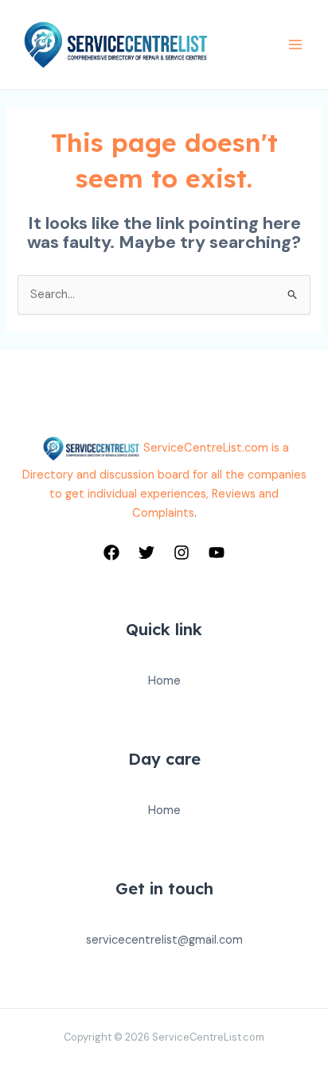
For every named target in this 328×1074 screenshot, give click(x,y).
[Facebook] (111, 552)
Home (164, 680)
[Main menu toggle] (295, 44)
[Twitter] (146, 552)
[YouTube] (217, 552)
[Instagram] (181, 552)
